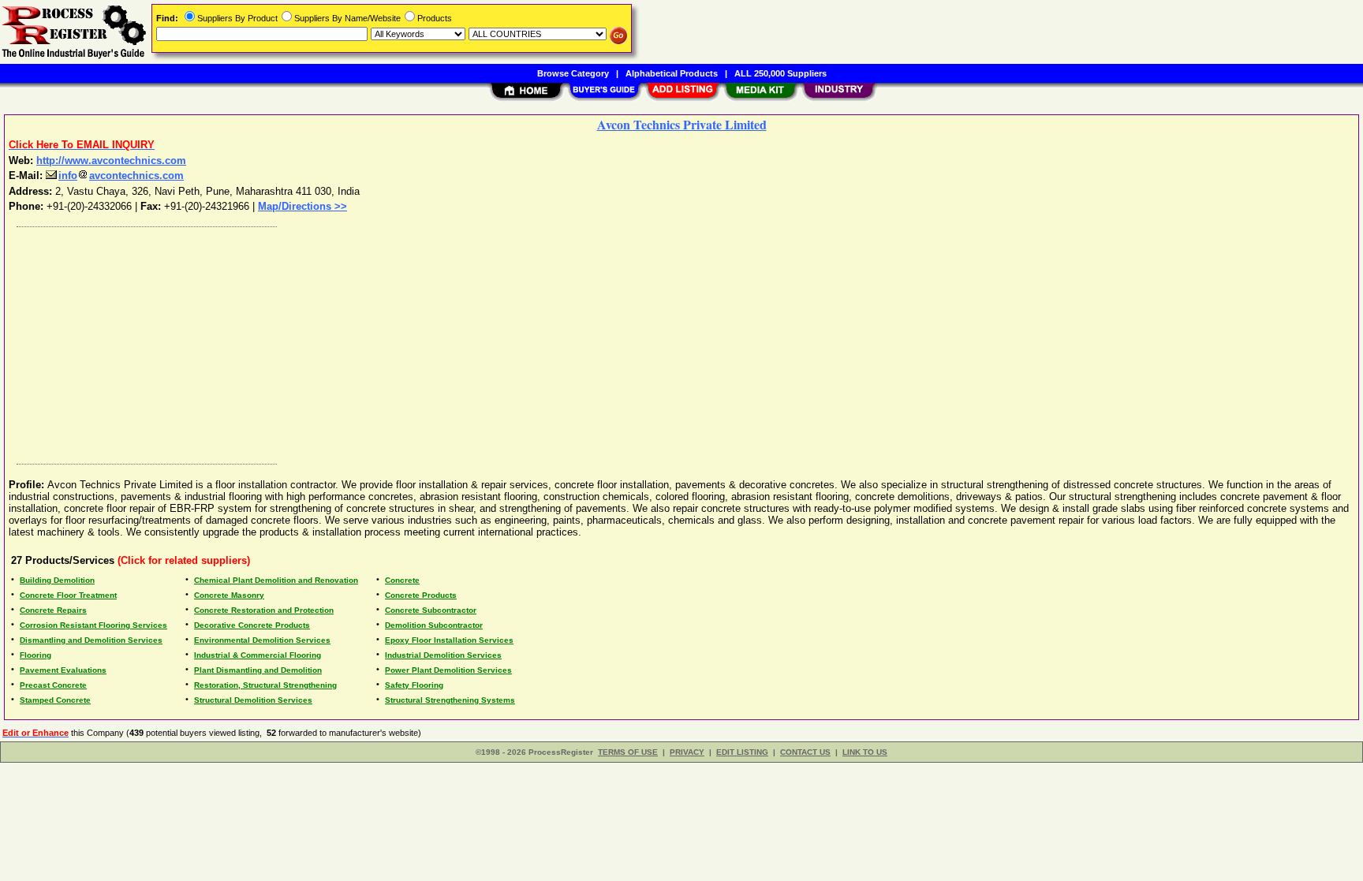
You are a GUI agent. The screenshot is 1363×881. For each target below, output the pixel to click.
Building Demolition (57, 580)
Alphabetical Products (671, 73)
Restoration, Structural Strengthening (265, 685)
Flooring (35, 655)
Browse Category (573, 73)
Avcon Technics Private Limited (682, 124)
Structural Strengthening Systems (450, 700)
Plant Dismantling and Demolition (258, 670)
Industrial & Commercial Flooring (257, 655)
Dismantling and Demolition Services (91, 640)
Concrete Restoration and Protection (264, 610)
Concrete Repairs (53, 610)
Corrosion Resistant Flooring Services (93, 625)
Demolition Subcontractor (434, 625)
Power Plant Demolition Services (448, 670)
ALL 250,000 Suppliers (780, 73)
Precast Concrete (53, 685)
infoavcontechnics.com (121, 175)
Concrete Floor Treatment (68, 595)
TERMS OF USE (628, 752)
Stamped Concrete (55, 700)
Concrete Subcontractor (430, 610)
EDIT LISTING (742, 752)
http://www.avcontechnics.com (111, 160)
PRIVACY (687, 752)
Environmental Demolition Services (262, 640)
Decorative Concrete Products (252, 625)
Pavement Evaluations (63, 670)
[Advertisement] (483, 341)
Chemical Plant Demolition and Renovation (276, 580)
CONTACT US (805, 752)
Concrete (402, 580)
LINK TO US (864, 752)
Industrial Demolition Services (443, 655)
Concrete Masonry (229, 595)
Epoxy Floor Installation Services (449, 640)
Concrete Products (421, 595)
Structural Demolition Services (253, 700)
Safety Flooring (414, 685)
